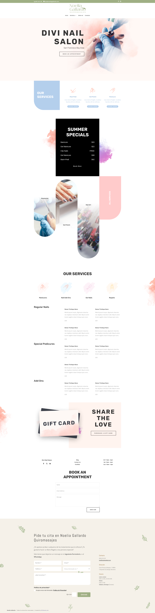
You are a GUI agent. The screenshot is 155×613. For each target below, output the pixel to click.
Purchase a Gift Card (103, 433)
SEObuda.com (45, 610)
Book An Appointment (72, 54)
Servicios (72, 15)
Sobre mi (80, 15)
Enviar (93, 509)
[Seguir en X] (47, 463)
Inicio (66, 15)
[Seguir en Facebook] (43, 463)
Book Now (77, 166)
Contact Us (77, 462)
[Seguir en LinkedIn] (50, 463)
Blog (77, 460)
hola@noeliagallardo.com (105, 560)
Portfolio (77, 464)
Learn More (73, 106)
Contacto (87, 15)
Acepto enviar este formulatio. (51, 590)
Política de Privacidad (59, 590)
